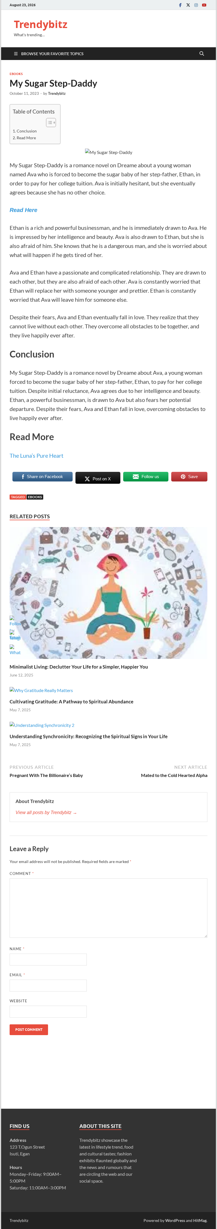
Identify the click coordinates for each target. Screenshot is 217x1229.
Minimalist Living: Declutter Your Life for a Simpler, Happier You (79, 667)
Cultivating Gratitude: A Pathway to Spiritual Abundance (71, 702)
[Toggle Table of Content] (48, 122)
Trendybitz (41, 24)
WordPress (175, 1220)
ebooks (35, 497)
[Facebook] (180, 5)
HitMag (200, 1220)
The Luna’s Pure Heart (36, 455)
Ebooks (16, 74)
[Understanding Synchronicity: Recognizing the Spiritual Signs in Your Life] (42, 727)
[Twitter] (188, 5)
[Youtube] (204, 5)
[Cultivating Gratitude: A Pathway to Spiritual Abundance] (41, 692)
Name (17, 949)
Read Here (23, 210)
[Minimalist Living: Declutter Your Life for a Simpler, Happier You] (108, 595)
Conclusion (27, 131)
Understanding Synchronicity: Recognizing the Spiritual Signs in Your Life (89, 736)
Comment (22, 873)
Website (18, 1001)
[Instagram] (196, 5)
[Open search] (202, 53)
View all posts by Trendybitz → (46, 812)
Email (17, 975)
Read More (26, 137)
